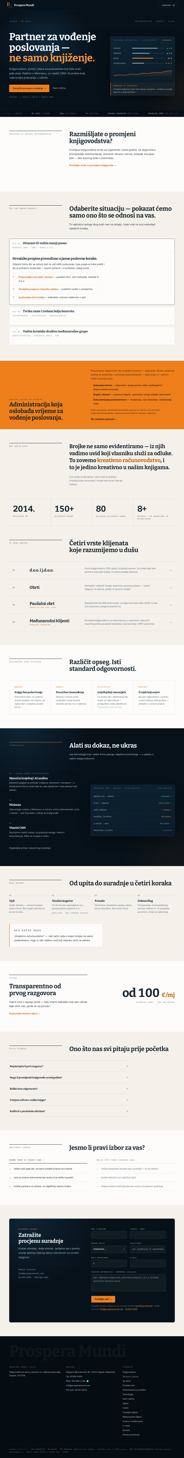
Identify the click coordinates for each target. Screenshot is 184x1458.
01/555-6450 (24, 1277)
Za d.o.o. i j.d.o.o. (131, 1376)
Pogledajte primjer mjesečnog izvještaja (30, 848)
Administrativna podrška (134, 1390)
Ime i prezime (98, 1229)
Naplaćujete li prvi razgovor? (26, 1066)
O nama (126, 1425)
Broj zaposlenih (99, 1258)
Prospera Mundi (24, 5)
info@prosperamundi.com (31, 1273)
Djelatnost (135, 1243)
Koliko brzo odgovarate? (24, 1088)
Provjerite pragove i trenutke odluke (38, 289)
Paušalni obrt (129, 1385)
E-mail (133, 1258)
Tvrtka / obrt (137, 1229)
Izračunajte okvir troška (31, 297)
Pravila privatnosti (131, 1434)
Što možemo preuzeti (102, 419)
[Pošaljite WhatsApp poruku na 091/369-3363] (87, 1381)
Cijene (125, 1403)
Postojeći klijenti (130, 1412)
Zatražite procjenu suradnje (28, 88)
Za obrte (127, 1381)
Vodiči (125, 1408)
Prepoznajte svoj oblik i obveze (36, 277)
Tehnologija (128, 1394)
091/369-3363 (41, 1277)
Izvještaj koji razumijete (111, 692)
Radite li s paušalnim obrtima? (27, 1111)
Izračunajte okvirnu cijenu (23, 1013)
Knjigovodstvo (129, 1372)
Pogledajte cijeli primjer (109, 707)
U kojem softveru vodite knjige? (28, 1100)
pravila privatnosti (144, 1306)
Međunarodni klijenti (132, 1417)
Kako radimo (59, 88)
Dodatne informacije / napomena (113, 1272)
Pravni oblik (98, 1243)
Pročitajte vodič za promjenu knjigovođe (91, 165)
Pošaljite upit (102, 1299)
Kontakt (126, 1430)
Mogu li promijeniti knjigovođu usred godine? (36, 1077)
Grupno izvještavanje (132, 1421)
